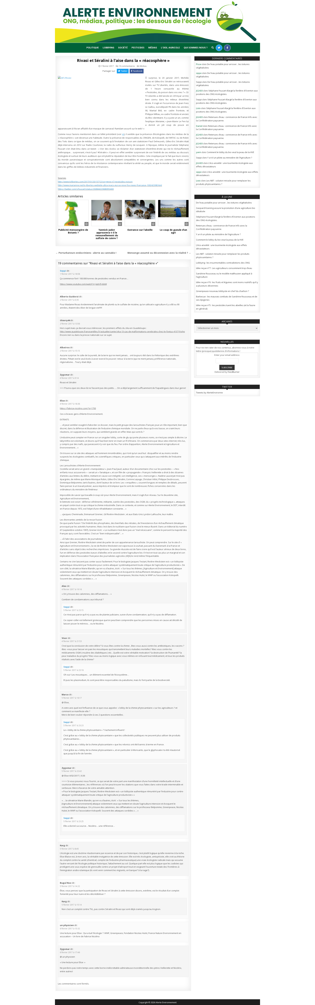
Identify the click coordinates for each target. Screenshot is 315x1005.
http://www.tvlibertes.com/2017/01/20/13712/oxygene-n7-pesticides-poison (95, 181)
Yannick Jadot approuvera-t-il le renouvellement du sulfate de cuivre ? (106, 234)
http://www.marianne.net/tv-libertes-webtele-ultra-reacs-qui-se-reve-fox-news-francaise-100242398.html (110, 185)
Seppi (63, 270)
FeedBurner (234, 371)
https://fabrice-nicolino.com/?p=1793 (78, 408)
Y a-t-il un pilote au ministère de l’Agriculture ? (229, 157)
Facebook (137, 71)
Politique (92, 47)
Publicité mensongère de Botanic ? (73, 231)
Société (123, 47)
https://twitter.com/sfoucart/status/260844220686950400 (86, 189)
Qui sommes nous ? (196, 47)
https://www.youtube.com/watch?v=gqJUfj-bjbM (83, 284)
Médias (152, 47)
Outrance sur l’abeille (140, 229)
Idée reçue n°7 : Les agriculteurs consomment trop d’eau (224, 268)
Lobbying (108, 47)
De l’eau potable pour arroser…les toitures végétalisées (224, 202)
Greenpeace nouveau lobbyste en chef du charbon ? (222, 291)
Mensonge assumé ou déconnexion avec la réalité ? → (159, 252)
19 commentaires (127, 66)
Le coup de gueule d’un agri (173, 231)
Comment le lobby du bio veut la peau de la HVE (230, 152)
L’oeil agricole (170, 47)
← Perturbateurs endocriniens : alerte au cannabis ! (86, 252)
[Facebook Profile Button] (227, 48)
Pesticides (138, 47)
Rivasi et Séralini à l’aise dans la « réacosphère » (123, 60)
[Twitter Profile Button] (219, 48)
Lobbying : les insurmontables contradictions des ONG (223, 262)
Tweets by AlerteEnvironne (209, 392)
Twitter (124, 71)
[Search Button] (213, 47)
